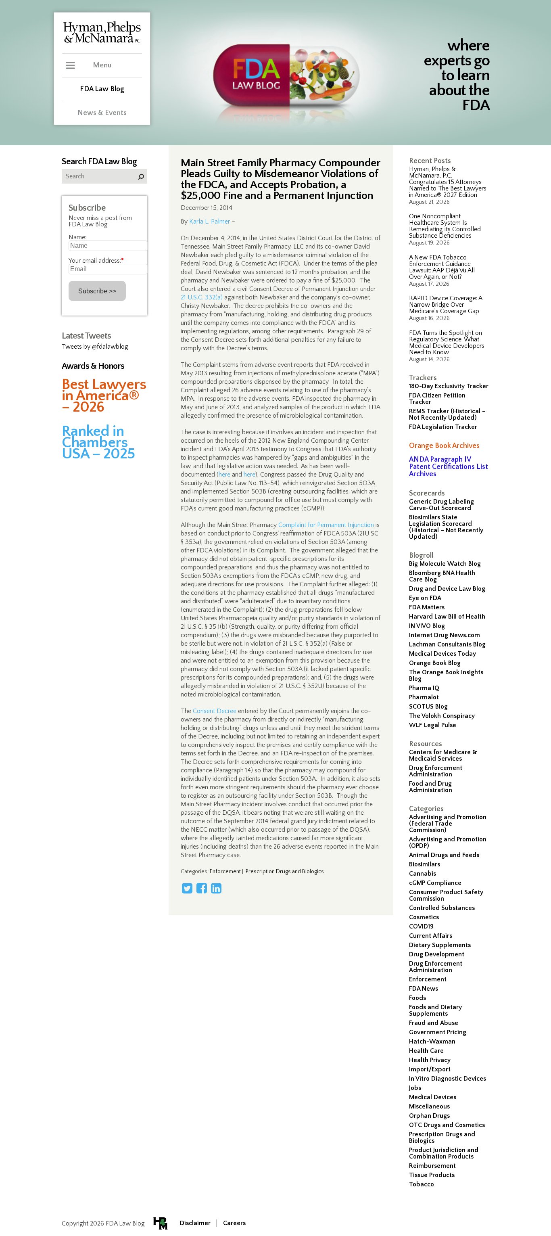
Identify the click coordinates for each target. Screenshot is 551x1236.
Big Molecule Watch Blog (445, 563)
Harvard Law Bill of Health (447, 616)
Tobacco (421, 1184)
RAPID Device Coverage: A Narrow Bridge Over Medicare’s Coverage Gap (445, 305)
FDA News (423, 988)
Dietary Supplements (440, 945)
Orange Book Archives (444, 446)
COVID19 (421, 926)
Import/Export (430, 1069)
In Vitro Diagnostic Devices (447, 1078)
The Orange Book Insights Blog (446, 675)
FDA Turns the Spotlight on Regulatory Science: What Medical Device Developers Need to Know (446, 342)
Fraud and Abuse (433, 1023)
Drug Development (436, 954)
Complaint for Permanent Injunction (326, 525)
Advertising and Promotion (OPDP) (447, 842)
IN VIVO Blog (427, 626)
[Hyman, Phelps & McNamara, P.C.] (102, 42)
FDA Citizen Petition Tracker (437, 399)
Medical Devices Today (442, 653)
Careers (234, 1223)
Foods (417, 998)
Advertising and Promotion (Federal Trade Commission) (447, 824)
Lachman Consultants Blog (447, 644)
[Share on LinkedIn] (216, 888)
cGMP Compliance (435, 883)
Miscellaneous (429, 1106)
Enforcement (428, 979)
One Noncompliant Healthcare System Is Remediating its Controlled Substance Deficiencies (445, 226)
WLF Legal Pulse (432, 725)
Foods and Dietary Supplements (435, 1010)
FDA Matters (427, 607)
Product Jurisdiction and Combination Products (443, 1153)
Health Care (426, 1050)
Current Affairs (430, 935)
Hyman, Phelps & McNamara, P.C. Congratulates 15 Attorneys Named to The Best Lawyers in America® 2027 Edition (447, 182)
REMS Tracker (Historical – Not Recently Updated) (447, 414)
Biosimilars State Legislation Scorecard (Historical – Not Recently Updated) (446, 527)
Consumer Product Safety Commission (446, 895)
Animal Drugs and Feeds (444, 855)
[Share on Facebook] (201, 888)
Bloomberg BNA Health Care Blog (442, 576)
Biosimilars (424, 864)
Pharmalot (424, 697)
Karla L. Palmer (209, 221)
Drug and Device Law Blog (447, 588)
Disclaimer (195, 1223)
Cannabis (422, 873)
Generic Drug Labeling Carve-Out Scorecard (441, 505)
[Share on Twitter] (187, 888)
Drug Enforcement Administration (435, 771)
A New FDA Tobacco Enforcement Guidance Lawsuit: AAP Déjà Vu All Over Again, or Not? (442, 267)
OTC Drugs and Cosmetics (447, 1125)
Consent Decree (214, 711)
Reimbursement (432, 1165)
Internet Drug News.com (444, 635)
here (224, 474)
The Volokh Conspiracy (442, 715)
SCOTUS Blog (428, 706)
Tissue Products (432, 1175)
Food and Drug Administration (430, 787)
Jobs (415, 1088)
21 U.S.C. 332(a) (202, 297)
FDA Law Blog (102, 89)
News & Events (102, 113)
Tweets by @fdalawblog (95, 346)
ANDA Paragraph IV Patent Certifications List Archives (448, 467)
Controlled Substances (442, 908)
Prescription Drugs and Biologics (442, 1137)
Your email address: (96, 260)
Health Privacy (430, 1060)
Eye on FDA (425, 598)
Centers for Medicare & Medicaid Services (443, 755)
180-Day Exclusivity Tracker (448, 386)
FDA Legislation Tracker (443, 427)
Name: (77, 237)
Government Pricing (437, 1032)
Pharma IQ (424, 688)
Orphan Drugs (429, 1115)
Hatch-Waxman (432, 1041)
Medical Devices (432, 1097)
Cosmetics (424, 917)
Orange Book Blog (435, 663)
